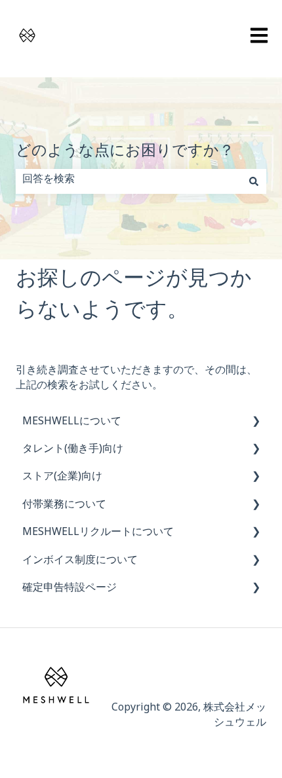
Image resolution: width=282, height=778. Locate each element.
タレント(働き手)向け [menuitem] (72, 451)
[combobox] (128, 181)
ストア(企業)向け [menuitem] (62, 478)
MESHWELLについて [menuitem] (71, 423)
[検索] (253, 181)
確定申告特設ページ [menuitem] (69, 590)
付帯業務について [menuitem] (64, 506)
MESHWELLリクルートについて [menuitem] (98, 534)
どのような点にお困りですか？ (125, 154)
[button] (255, 424)
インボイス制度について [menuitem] (80, 562)
